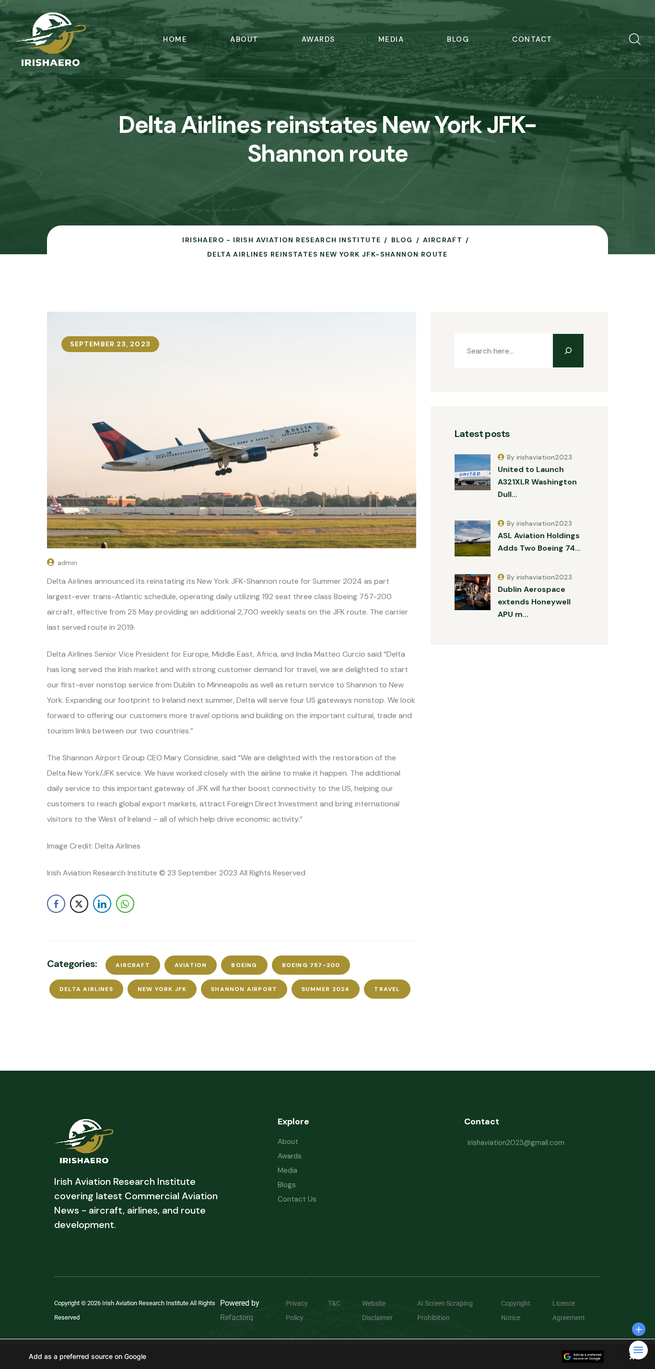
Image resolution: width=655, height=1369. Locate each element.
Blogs (287, 1185)
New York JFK (162, 989)
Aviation (191, 965)
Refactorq (236, 1317)
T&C (341, 1303)
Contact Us (297, 1199)
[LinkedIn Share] (102, 904)
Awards (318, 39)
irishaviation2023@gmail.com (516, 1142)
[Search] (568, 350)
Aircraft (133, 965)
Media (391, 39)
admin (67, 562)
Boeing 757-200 (311, 965)
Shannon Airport (244, 989)
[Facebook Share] (56, 904)
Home (175, 39)
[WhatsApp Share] (125, 904)
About (244, 39)
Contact (532, 39)
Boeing (244, 965)
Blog (458, 39)
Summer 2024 (326, 989)
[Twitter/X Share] (79, 904)
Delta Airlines (86, 989)
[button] (327, 1356)
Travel (387, 989)
